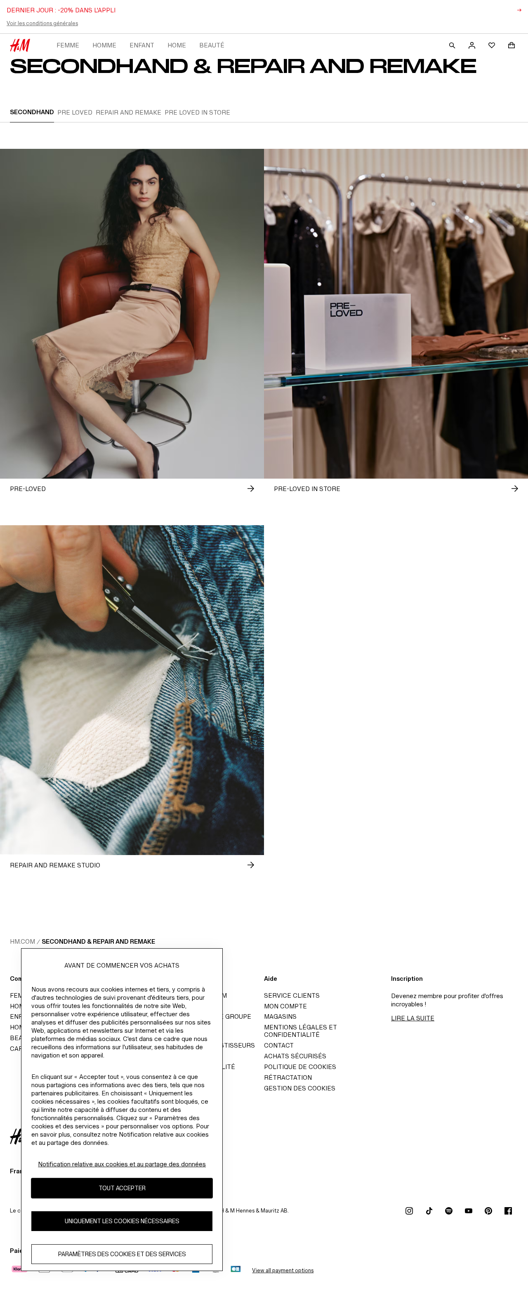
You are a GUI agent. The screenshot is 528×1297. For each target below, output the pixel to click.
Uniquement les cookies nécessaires (122, 1221)
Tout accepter (122, 1188)
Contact (279, 1045)
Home (176, 45)
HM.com (22, 941)
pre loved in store (197, 112)
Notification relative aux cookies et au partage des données (122, 1164)
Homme (104, 45)
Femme (68, 45)
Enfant (142, 45)
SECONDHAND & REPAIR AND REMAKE (98, 941)
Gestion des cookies (299, 1088)
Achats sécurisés (295, 1056)
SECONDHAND (32, 111)
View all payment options (283, 1270)
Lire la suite (412, 1018)
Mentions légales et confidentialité (300, 1031)
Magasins (280, 1016)
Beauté (211, 45)
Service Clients (292, 995)
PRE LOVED (74, 112)
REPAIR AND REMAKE (128, 112)
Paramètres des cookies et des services (122, 1254)
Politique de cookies (300, 1066)
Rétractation (288, 1077)
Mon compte (285, 1006)
